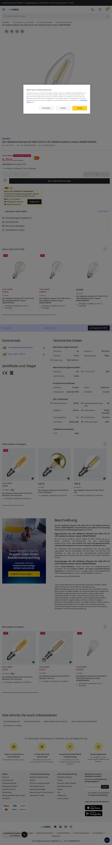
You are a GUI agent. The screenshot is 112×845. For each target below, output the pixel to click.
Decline (63, 108)
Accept (79, 108)
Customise (46, 108)
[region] (56, 99)
